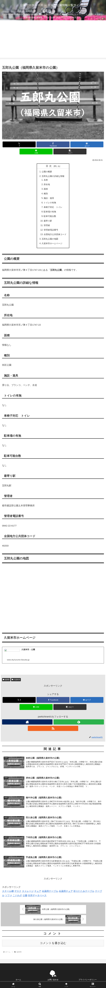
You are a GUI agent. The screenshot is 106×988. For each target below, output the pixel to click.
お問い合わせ (53, 980)
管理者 (47, 225)
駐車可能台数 (50, 216)
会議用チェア (66, 891)
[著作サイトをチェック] (27, 722)
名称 (46, 180)
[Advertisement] (53, 40)
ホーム (18, 980)
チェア (37, 891)
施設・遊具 (49, 198)
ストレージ (28, 891)
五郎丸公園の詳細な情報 (53, 176)
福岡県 (7, 679)
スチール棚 (8, 891)
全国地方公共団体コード (55, 234)
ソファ (8, 895)
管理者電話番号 (51, 230)
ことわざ (17, 895)
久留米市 (17, 679)
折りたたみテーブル (83, 891)
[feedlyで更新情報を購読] (79, 722)
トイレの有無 (50, 202)
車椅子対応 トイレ (53, 207)
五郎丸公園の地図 (50, 239)
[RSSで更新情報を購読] (53, 728)
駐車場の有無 (50, 211)
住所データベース (37, 895)
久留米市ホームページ (52, 243)
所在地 (47, 184)
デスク (17, 891)
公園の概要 (47, 171)
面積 (46, 189)
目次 (49, 166)
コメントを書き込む (53, 943)
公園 (25, 895)
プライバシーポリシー (88, 980)
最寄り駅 (48, 221)
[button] (69, 151)
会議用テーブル (50, 891)
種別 (46, 193)
